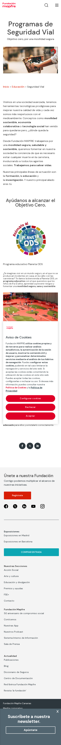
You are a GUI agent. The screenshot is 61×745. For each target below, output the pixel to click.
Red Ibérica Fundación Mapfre (20, 684)
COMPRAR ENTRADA (31, 552)
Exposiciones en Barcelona (18, 541)
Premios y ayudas (13, 588)
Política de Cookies (16, 387)
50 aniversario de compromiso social (24, 613)
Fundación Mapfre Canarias (17, 703)
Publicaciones (11, 659)
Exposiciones (11, 531)
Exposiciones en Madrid (16, 535)
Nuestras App (11, 625)
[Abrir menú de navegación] (54, 5)
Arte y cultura (11, 576)
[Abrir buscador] (46, 5)
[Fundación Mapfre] (9, 5)
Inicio (6, 86)
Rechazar (30, 407)
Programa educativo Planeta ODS (23, 264)
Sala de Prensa (12, 644)
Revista (15, 690)
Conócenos (10, 619)
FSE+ (6, 594)
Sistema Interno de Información (21, 637)
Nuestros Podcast (13, 631)
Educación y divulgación (17, 582)
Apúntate (30, 730)
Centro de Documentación (18, 678)
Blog (6, 666)
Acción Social (11, 570)
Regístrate (17, 495)
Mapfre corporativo (13, 708)
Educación (18, 86)
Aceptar (30, 416)
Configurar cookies (30, 398)
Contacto (9, 600)
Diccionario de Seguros (16, 672)
